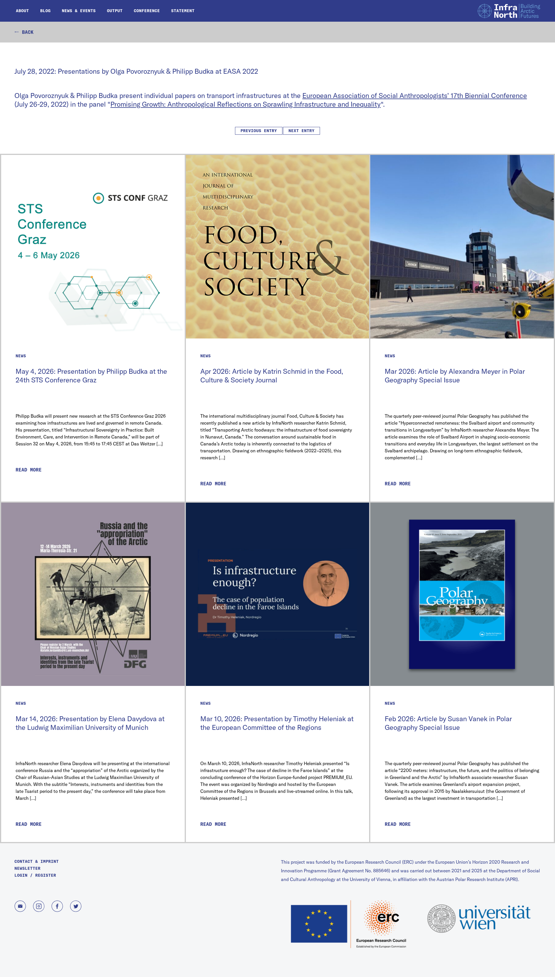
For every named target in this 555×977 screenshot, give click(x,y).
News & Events (79, 10)
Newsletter (27, 868)
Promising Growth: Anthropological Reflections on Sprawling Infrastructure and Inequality (245, 104)
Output (115, 10)
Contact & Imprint (36, 861)
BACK (26, 32)
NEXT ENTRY (301, 130)
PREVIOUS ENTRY (258, 130)
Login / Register (35, 875)
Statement (183, 10)
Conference (147, 10)
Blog (45, 10)
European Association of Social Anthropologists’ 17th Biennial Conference (414, 95)
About (22, 10)
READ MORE (29, 470)
